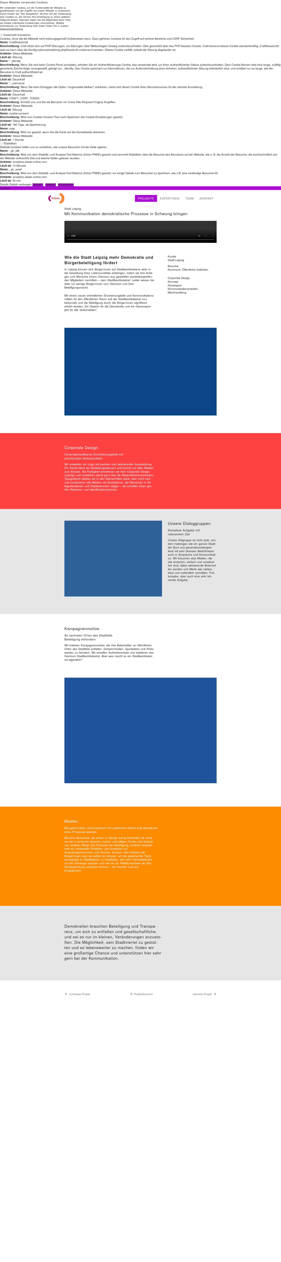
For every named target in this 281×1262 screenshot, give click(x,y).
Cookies (5, 188)
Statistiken (10, 143)
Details (4, 184)
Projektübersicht (143, 994)
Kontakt (207, 198)
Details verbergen (20, 184)
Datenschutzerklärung (11, 29)
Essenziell (17, 35)
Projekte (146, 198)
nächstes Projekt (202, 994)
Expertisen (169, 198)
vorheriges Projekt (79, 994)
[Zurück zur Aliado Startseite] (56, 198)
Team (189, 198)
